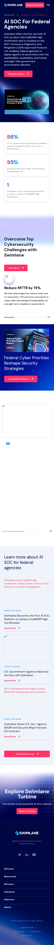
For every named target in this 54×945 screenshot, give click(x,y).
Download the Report (18, 379)
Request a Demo (16, 74)
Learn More (13, 268)
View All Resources (25, 754)
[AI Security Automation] (13, 5)
